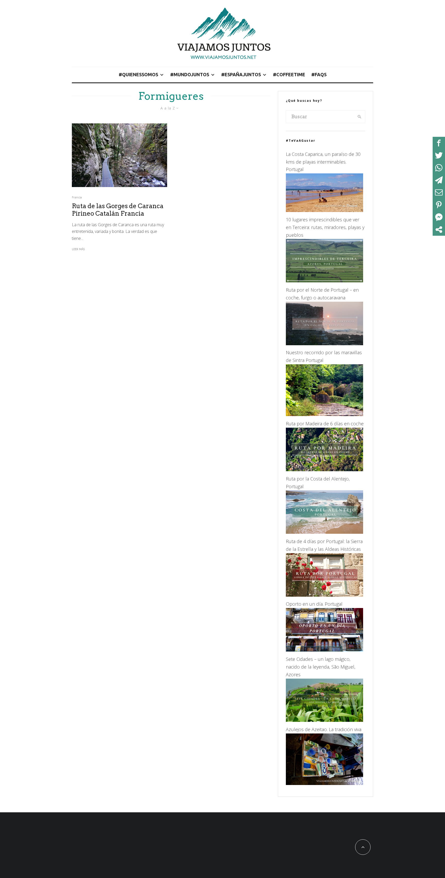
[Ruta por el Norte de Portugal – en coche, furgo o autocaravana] (324, 343)
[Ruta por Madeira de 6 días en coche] (324, 469)
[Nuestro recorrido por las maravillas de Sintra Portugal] (324, 414)
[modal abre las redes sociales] (439, 229)
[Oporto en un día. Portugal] (324, 650)
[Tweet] (439, 155)
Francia (77, 197)
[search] (359, 117)
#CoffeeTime (289, 74)
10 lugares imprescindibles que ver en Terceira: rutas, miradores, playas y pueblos (325, 227)
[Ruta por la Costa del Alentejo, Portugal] (324, 532)
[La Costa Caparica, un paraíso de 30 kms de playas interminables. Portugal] (324, 210)
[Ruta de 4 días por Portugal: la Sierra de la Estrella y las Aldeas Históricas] (324, 595)
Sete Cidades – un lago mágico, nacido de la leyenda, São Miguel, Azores (320, 667)
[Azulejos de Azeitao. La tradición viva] (324, 783)
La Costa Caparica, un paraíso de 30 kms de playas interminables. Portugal (323, 162)
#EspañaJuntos (241, 74)
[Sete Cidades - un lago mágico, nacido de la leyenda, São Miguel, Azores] (324, 720)
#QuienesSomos (138, 74)
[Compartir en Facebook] (439, 143)
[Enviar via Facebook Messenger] (439, 217)
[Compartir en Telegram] (439, 180)
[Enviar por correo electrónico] (439, 192)
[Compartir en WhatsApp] (439, 168)
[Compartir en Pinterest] (439, 205)
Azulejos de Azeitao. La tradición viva (323, 729)
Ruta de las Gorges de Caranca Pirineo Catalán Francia (118, 209)
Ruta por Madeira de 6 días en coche (325, 423)
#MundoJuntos (189, 74)
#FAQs (319, 74)
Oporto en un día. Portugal (314, 604)
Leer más (78, 249)
